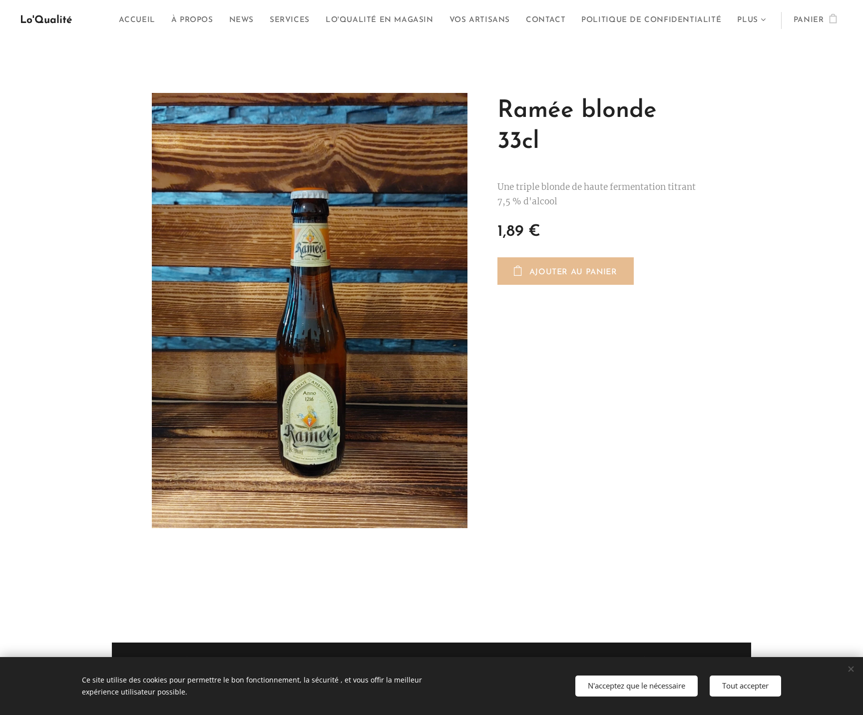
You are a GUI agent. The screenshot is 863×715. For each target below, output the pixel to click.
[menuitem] (139, 20)
